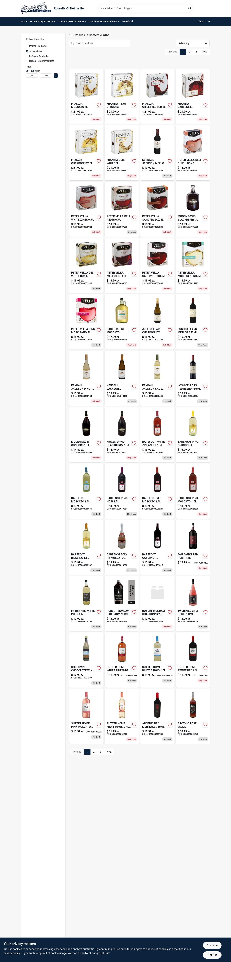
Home (24, 21)
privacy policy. (12, 953)
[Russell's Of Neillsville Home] (36, 8)
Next (205, 51)
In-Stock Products (38, 56)
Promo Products (38, 46)
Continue (212, 945)
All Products (35, 51)
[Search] (190, 8)
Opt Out (212, 955)
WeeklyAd (127, 21)
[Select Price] (56, 75)
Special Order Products (41, 61)
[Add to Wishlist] (98, 105)
